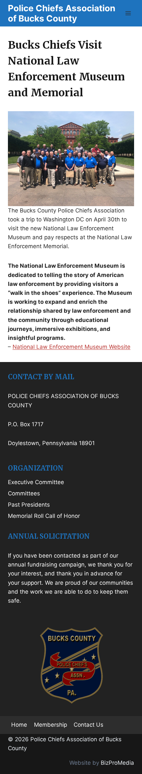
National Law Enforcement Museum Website (71, 346)
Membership (50, 724)
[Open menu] (128, 13)
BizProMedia (117, 762)
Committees (24, 493)
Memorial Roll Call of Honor (44, 516)
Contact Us (88, 724)
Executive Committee (36, 482)
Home (19, 724)
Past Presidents (29, 504)
